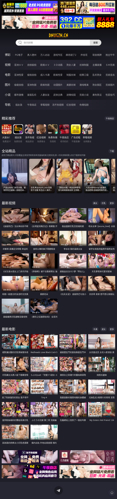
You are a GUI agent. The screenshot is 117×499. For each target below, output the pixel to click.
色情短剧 (84, 104)
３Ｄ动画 (57, 64)
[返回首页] (111, 492)
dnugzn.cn (58, 35)
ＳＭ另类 (110, 64)
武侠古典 (57, 94)
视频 (8, 65)
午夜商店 (31, 104)
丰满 (95, 329)
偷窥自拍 (18, 84)
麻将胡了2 (71, 54)
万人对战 (45, 54)
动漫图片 (57, 84)
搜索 (95, 42)
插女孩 (18, 104)
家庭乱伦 (31, 94)
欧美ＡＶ (45, 64)
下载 (112, 151)
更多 (112, 203)
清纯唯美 (84, 84)
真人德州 (31, 54)
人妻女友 (45, 94)
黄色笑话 (97, 94)
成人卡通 (45, 74)
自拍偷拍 (31, 64)
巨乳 (104, 203)
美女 (95, 203)
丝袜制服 (84, 64)
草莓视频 (45, 104)
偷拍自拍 (31, 74)
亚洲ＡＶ (18, 64)
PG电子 (19, 54)
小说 (8, 95)
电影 (8, 75)
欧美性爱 (57, 74)
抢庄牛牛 (110, 54)
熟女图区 (97, 84)
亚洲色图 (31, 84)
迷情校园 (71, 94)
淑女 (104, 329)
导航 (8, 105)
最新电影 (8, 329)
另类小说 (84, 94)
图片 (8, 85)
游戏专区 (57, 54)
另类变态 (110, 74)
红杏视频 (71, 104)
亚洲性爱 (18, 74)
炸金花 (84, 54)
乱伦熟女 (97, 74)
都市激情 (18, 94)
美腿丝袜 (71, 84)
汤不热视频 (58, 104)
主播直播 (97, 64)
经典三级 (84, 74)
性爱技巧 (110, 94)
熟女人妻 (71, 64)
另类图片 (110, 84)
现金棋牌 (97, 54)
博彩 (8, 55)
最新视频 (8, 203)
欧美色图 (45, 84)
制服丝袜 (71, 74)
